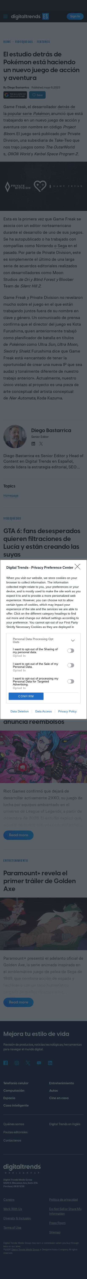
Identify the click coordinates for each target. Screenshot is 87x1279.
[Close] (79, 568)
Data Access (43, 711)
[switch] (70, 651)
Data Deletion (20, 711)
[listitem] (43, 640)
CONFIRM (26, 696)
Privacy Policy (67, 711)
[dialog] (43, 639)
